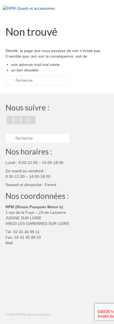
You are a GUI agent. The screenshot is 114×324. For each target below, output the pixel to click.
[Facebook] (9, 120)
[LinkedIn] (32, 120)
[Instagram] (17, 120)
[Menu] (104, 8)
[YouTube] (24, 120)
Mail (9, 243)
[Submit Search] (10, 80)
